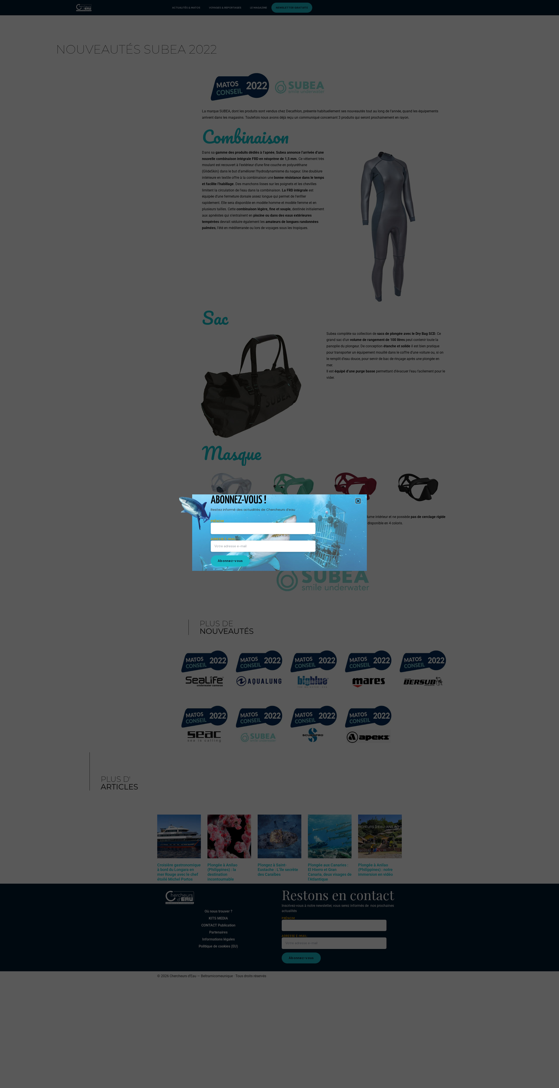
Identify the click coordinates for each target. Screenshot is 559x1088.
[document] (279, 544)
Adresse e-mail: (224, 539)
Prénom (217, 521)
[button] (358, 501)
